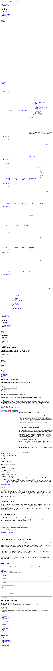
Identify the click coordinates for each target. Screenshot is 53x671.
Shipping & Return (5, 536)
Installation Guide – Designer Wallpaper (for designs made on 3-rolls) (16, 527)
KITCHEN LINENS (31, 248)
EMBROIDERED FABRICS (33, 179)
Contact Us (5, 621)
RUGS (23, 247)
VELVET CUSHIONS (24, 202)
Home (4, 346)
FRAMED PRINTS (10, 271)
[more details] (24, 1)
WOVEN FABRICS (24, 179)
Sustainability (6, 619)
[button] (26, 26)
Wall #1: (2, 385)
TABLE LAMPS (41, 155)
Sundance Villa (38, 113)
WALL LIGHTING (32, 155)
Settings (2, 332)
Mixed (41, 175)
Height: (2, 387)
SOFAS (8, 225)
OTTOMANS (25, 225)
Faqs (4, 642)
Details (20, 410)
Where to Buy (6, 5)
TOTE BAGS (17, 247)
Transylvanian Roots (39, 114)
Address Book (6, 632)
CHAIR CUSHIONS (40, 202)
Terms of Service (11, 594)
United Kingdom (7, 14)
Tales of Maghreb (38, 109)
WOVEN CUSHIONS (9, 202)
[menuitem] (4, 87)
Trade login (5, 4)
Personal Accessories (8, 248)
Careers (5, 618)
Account (2, 331)
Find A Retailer (6, 617)
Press (4, 639)
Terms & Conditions (7, 644)
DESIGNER (9, 110)
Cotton (41, 172)
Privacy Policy (4, 594)
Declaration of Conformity (7, 532)
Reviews (2, 570)
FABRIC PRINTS (26, 271)
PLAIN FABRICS (16, 179)
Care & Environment (5, 484)
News (4, 637)
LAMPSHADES (17, 155)
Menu (2, 84)
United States (6, 15)
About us (5, 616)
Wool (41, 174)
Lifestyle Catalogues (7, 640)
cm (8, 389)
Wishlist (5, 629)
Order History (6, 630)
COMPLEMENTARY (22, 110)
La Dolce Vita (38, 106)
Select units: (3, 389)
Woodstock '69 (38, 112)
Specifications (4, 451)
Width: (2, 386)
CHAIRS (16, 225)
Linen (41, 170)
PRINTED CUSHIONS (32, 202)
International (6, 11)
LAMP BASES (25, 155)
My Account (3, 82)
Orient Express (38, 108)
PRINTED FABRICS (8, 179)
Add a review (3, 361)
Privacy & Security (7, 645)
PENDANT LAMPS (8, 155)
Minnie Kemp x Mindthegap (41, 107)
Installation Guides (7, 641)
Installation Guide (24, 448)
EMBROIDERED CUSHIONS (18, 202)
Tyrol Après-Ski (38, 111)
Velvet (41, 171)
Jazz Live (37, 103)
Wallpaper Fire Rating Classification (9, 529)
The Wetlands (38, 104)
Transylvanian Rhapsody (40, 102)
